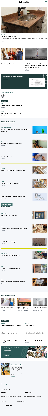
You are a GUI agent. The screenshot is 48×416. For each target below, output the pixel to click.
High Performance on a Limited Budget (13, 196)
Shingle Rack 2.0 (30, 325)
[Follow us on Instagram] (6, 384)
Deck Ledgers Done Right (8, 242)
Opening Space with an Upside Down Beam (14, 228)
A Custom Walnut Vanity (9, 36)
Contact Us (34, 398)
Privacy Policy (3, 401)
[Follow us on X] (1, 384)
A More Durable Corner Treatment (11, 105)
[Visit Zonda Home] (6, 405)
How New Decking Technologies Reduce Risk (22, 308)
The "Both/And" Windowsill (9, 215)
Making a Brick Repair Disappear (11, 325)
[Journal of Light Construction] (24, 2)
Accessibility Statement (21, 401)
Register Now (3, 97)
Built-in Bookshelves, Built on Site (34, 333)
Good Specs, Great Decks (7, 307)
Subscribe (13, 376)
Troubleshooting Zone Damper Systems (13, 282)
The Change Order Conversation (11, 64)
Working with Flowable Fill (9, 341)
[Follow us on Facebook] (4, 384)
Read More (5, 78)
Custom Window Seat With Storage (35, 341)
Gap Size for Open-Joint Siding (10, 268)
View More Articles (6, 204)
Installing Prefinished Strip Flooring (11, 143)
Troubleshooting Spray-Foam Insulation (13, 170)
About (2, 398)
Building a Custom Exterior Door (10, 183)
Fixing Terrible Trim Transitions (10, 255)
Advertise (18, 398)
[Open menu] (46, 2)
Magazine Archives (15, 378)
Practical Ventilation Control (9, 157)
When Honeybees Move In (9, 333)
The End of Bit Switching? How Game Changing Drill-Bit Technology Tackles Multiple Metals (36, 65)
